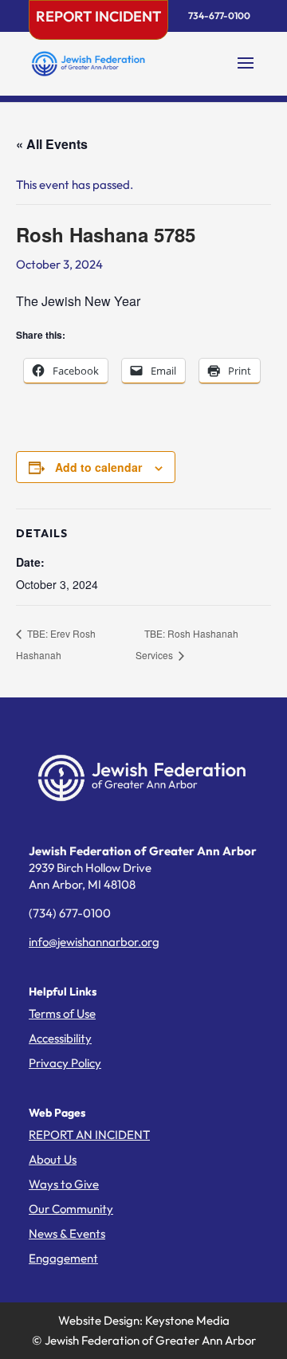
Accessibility (60, 1038)
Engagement (63, 1258)
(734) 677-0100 (70, 913)
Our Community (71, 1208)
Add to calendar (98, 467)
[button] (245, 73)
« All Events (52, 144)
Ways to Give (64, 1184)
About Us (53, 1159)
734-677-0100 (219, 16)
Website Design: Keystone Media (144, 1320)
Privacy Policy (65, 1062)
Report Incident (98, 16)
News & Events (67, 1233)
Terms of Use (62, 1013)
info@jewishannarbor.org (94, 941)
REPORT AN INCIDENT (89, 1134)
